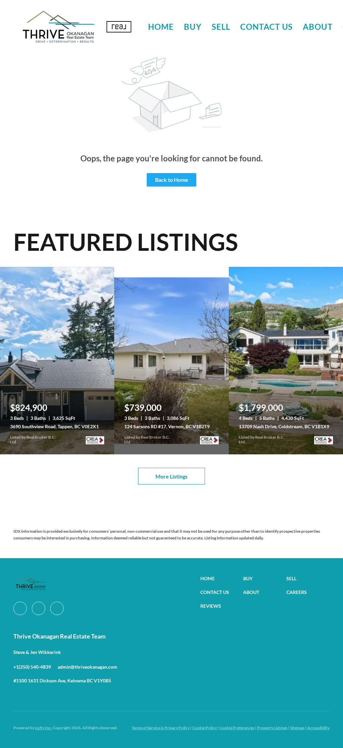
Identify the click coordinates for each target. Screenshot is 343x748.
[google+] (57, 608)
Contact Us (266, 26)
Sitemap (297, 727)
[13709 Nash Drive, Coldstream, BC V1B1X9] (286, 360)
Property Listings (272, 727)
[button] (58, 27)
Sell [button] (221, 26)
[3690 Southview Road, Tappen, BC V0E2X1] (57, 360)
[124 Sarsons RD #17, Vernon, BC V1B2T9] (171, 360)
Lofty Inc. (43, 727)
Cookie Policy (204, 727)
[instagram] (38, 608)
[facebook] (20, 608)
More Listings (171, 476)
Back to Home (171, 179)
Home (161, 26)
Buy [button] (192, 26)
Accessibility (318, 727)
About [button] (318, 26)
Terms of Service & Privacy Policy (161, 727)
